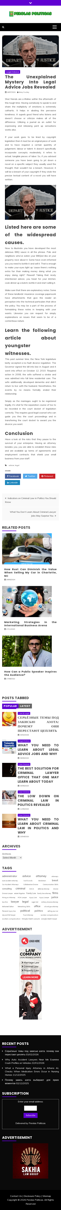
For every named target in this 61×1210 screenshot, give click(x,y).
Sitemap (47, 1196)
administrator (9, 876)
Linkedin (13, 482)
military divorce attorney (49, 902)
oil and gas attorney (51, 907)
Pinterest (48, 476)
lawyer (15, 901)
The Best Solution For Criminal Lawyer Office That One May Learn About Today (38, 775)
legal (17, 465)
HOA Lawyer (22, 897)
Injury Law (33, 897)
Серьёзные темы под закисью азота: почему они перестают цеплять (38, 724)
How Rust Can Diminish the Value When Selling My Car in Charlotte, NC (30, 572)
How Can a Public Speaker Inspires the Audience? (30, 673)
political (25, 910)
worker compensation (49, 915)
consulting (7, 888)
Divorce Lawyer (7, 893)
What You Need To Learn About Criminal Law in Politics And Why (38, 826)
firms (55, 893)
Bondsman (42, 881)
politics (38, 910)
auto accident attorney (10, 881)
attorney (41, 876)
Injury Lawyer (44, 897)
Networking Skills (24, 907)
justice (54, 897)
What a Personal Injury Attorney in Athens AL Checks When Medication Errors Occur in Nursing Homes (32, 1071)
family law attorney (44, 893)
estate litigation (19, 893)
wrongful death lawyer (49, 919)
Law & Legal (24, 713)
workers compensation (11, 919)
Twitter (31, 476)
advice (11, 465)
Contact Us (16, 1196)
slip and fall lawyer (8, 915)
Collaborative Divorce (30, 884)
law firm (5, 902)
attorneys (55, 876)
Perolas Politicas (37, 1123)
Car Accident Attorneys (10, 884)
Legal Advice (12, 71)
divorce (55, 889)
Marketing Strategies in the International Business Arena (30, 623)
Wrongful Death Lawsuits (31, 919)
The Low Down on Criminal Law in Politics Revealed (38, 800)
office (37, 906)
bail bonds (28, 881)
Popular (10, 706)
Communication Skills (50, 884)
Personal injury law (9, 911)
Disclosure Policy (32, 1196)
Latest (25, 706)
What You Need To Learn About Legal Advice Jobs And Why (38, 749)
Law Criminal (24, 764)
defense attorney (43, 889)
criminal (20, 888)
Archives (6, 853)
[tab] (10, 706)
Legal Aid (35, 902)
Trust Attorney (28, 915)
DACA (31, 889)
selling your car (53, 911)
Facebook (13, 476)
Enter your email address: (30, 1112)
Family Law (31, 893)
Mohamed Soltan (8, 907)
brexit (55, 880)
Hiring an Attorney (8, 897)
